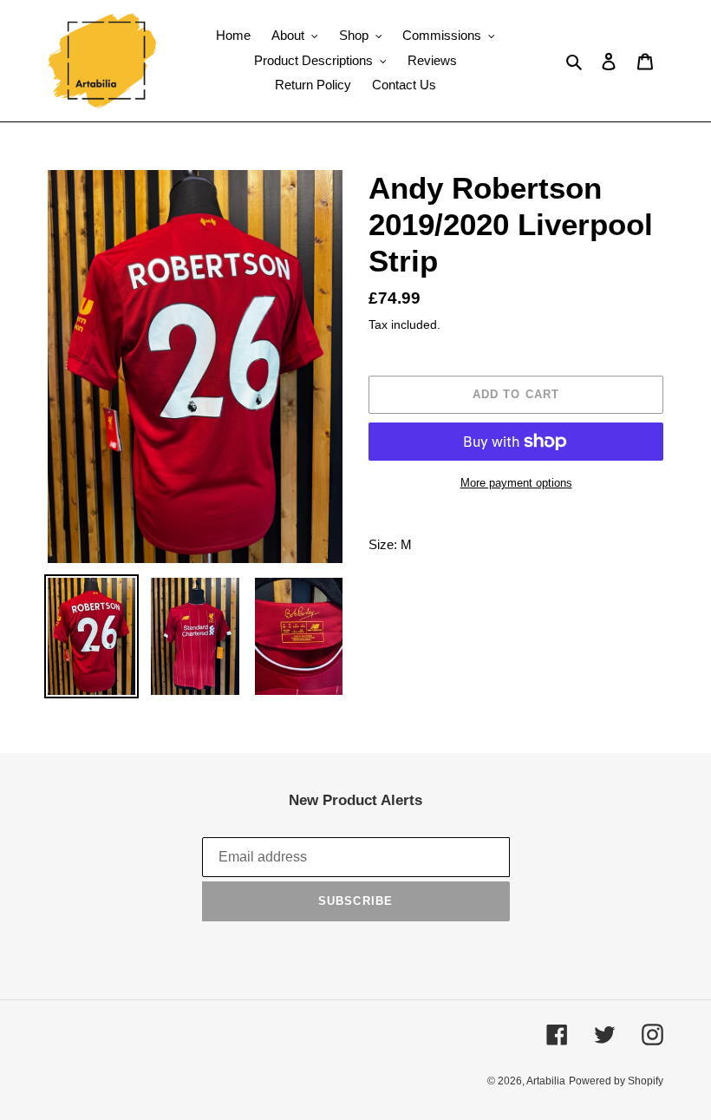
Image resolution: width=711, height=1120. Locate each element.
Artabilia (545, 1081)
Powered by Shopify (616, 1081)
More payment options (516, 482)
